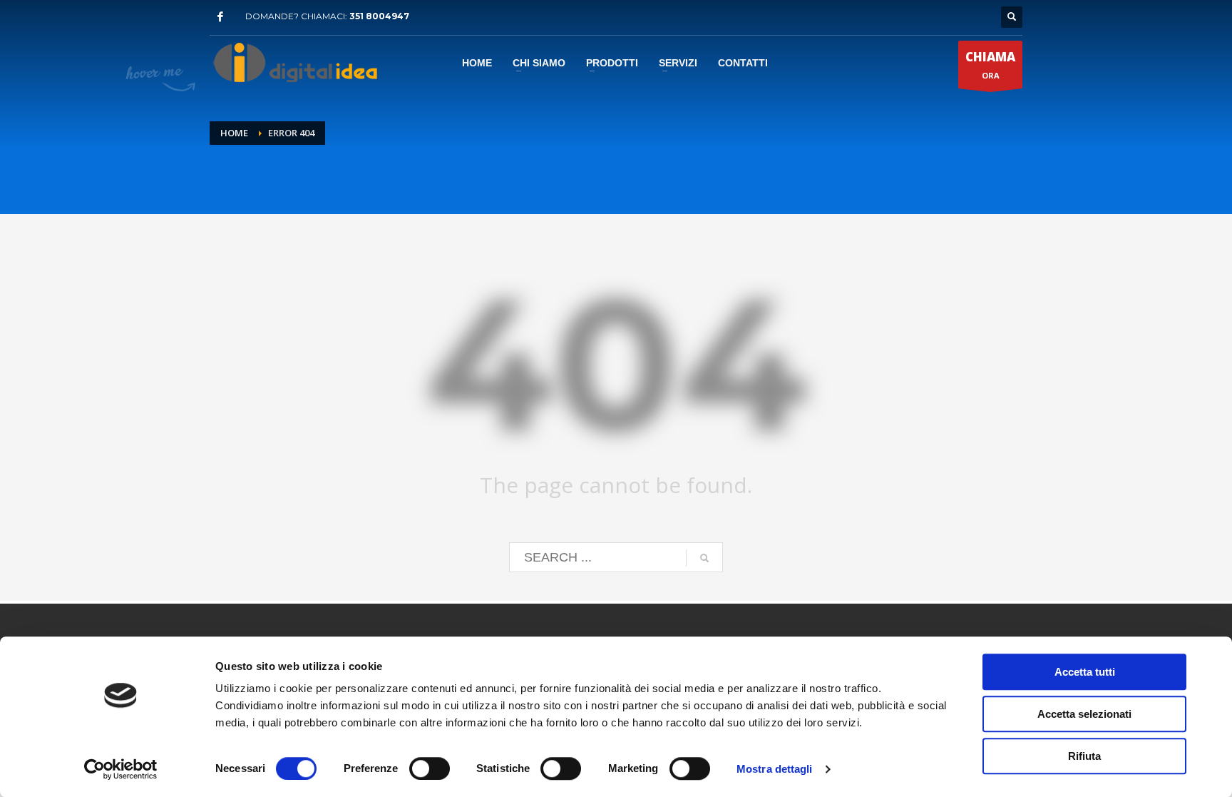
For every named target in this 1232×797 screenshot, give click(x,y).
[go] (704, 558)
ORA (990, 65)
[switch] (429, 768)
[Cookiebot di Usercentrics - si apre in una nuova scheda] (120, 769)
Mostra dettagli (774, 769)
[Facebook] (220, 16)
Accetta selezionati (1084, 714)
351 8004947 (379, 16)
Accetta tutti (1084, 672)
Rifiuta (1084, 756)
